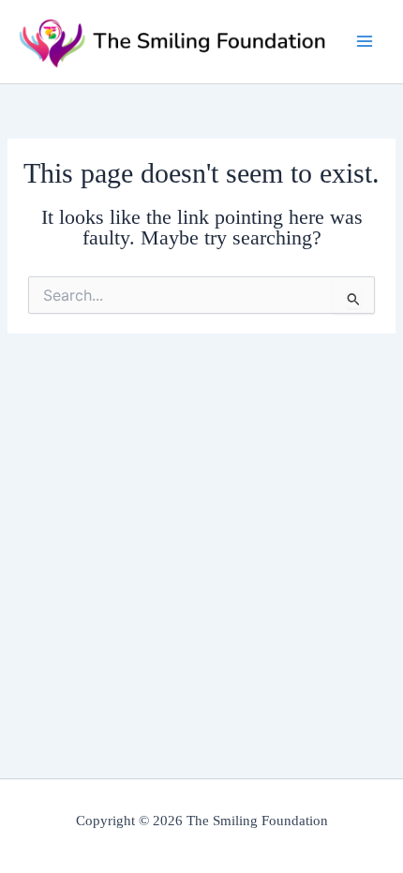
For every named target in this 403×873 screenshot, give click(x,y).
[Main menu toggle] (364, 41)
